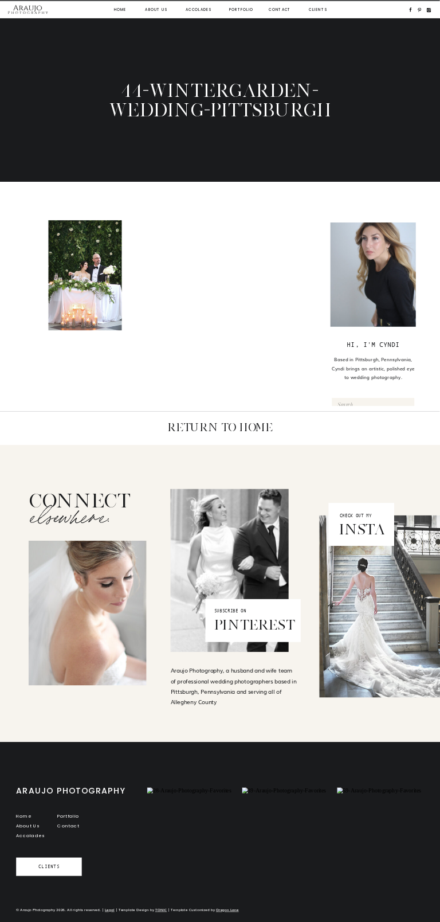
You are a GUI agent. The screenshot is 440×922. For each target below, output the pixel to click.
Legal (110, 909)
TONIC (161, 909)
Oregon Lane (227, 909)
